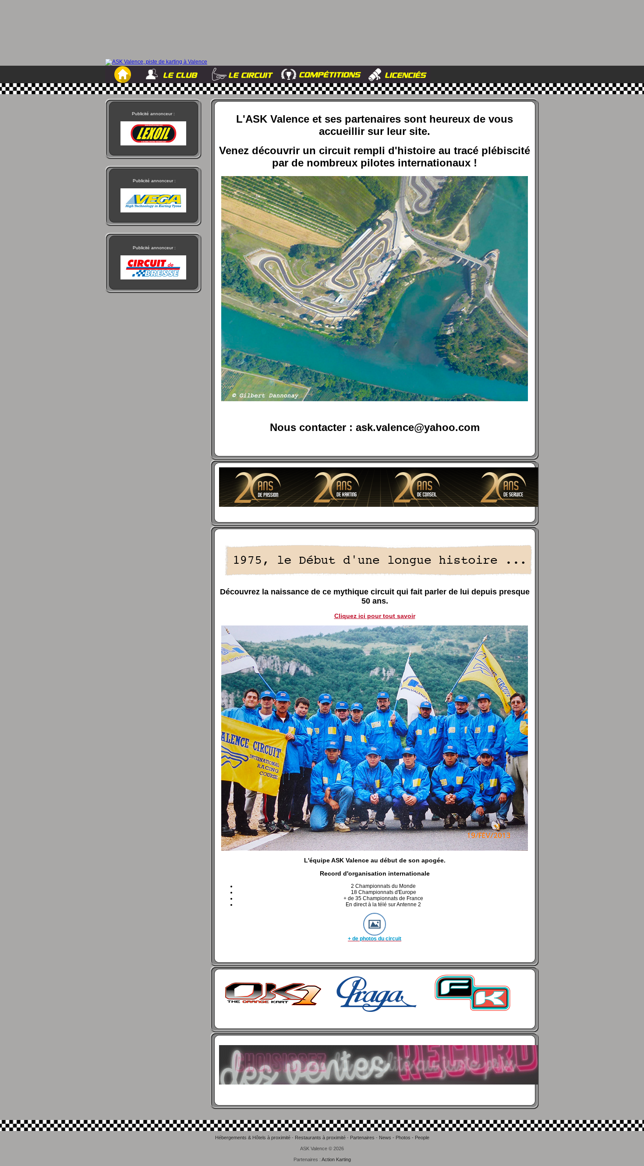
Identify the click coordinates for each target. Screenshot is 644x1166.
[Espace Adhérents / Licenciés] (396, 74)
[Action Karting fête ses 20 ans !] (378, 505)
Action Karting (336, 1159)
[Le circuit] (242, 74)
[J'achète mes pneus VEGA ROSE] (378, 1083)
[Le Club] (175, 74)
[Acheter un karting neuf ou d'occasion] (372, 1011)
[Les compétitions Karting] (319, 74)
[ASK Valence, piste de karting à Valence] (156, 62)
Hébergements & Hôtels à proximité (252, 1137)
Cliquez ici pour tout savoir (374, 615)
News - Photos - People (404, 1137)
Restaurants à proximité (320, 1137)
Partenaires (362, 1137)
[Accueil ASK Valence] (123, 74)
